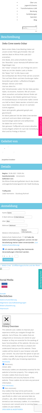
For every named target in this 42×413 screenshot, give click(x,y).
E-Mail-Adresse (8, 217)
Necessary (9, 364)
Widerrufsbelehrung (7, 306)
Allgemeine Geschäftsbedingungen (13, 303)
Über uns (33, 2)
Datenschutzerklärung (8, 300)
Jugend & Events (31, 5)
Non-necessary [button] (7, 385)
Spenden (33, 17)
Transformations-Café (29, 8)
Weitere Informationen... (11, 233)
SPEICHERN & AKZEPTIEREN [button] (12, 409)
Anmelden (8, 259)
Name (4, 213)
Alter (4, 221)
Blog (35, 20)
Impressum (4, 308)
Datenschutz (7, 237)
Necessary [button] (6, 362)
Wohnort (5, 225)
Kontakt (3, 294)
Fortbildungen (31, 14)
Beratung (33, 11)
